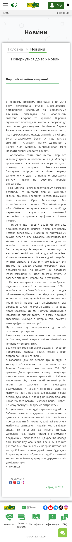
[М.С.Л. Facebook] (45, 507)
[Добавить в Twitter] (18, 482)
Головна (15, 49)
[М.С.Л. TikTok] (61, 507)
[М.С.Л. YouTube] (50, 507)
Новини (37, 49)
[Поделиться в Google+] (14, 482)
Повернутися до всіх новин (35, 59)
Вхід (59, 5)
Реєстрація (62, 12)
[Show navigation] (5, 5)
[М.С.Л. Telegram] (55, 507)
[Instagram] (22, 482)
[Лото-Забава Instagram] (66, 507)
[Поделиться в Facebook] (10, 482)
